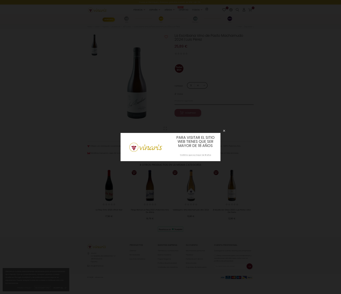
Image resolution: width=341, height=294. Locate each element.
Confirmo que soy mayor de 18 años (195, 155)
